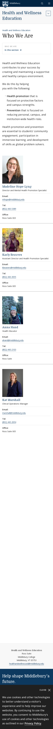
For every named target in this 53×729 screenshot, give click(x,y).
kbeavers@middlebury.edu (14, 267)
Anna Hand (10, 327)
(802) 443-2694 (9, 422)
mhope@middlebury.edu (13, 199)
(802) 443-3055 (9, 276)
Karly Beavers (12, 254)
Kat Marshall (11, 400)
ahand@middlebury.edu (13, 340)
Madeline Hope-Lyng (17, 186)
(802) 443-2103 (9, 349)
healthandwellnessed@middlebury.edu (26, 663)
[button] (42, 3)
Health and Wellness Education (16, 30)
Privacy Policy (32, 723)
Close (43, 690)
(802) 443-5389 (9, 208)
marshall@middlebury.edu (14, 413)
